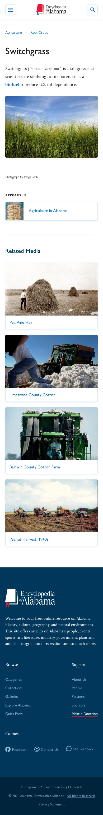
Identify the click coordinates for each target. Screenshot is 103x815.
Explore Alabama (18, 705)
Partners (78, 696)
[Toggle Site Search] (92, 9)
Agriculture (13, 32)
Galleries (11, 696)
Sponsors (78, 705)
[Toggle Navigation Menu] (10, 9)
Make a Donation (85, 713)
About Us (79, 679)
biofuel (12, 84)
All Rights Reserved (81, 796)
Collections (13, 687)
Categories (13, 679)
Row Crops (39, 32)
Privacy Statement (52, 804)
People (77, 687)
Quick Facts (13, 713)
